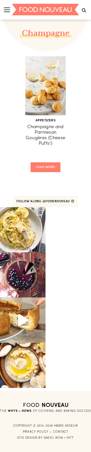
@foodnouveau (56, 201)
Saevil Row (53, 437)
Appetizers (45, 120)
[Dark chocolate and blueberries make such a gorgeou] (23, 274)
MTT (70, 437)
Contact (60, 431)
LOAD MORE (45, 167)
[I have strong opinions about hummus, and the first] (23, 365)
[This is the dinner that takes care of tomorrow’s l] (23, 320)
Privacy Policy (36, 431)
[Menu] (7, 10)
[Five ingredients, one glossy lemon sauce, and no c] (23, 229)
